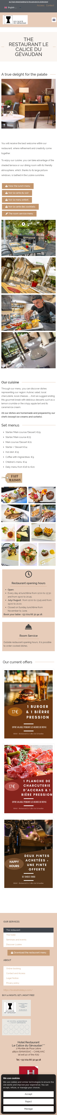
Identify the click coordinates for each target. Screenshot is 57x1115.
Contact (50, 5)
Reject (28, 1101)
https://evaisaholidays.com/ (18, 990)
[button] (54, 20)
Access (40, 5)
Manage (28, 1109)
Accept (28, 1094)
